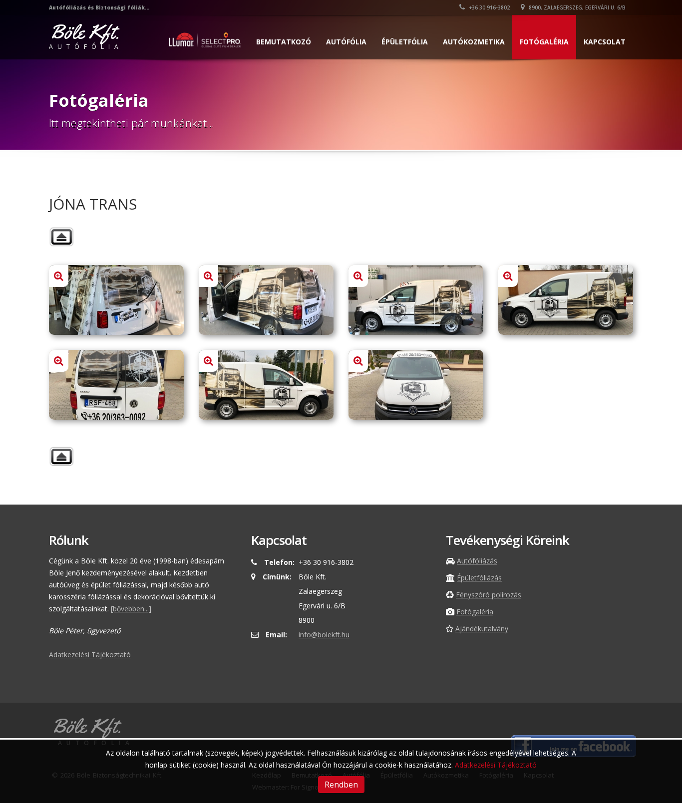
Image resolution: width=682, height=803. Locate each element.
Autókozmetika (474, 41)
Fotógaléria (544, 41)
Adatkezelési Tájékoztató (90, 654)
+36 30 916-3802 (488, 7)
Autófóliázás (477, 560)
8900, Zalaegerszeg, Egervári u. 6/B (576, 7)
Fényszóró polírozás (488, 594)
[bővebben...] (131, 608)
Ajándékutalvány (481, 628)
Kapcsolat (605, 41)
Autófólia (346, 41)
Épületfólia (404, 41)
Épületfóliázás (479, 577)
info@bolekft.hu (324, 634)
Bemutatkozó (283, 41)
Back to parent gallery (61, 237)
